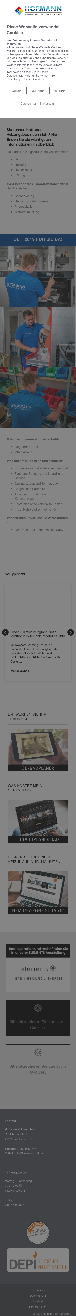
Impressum (47, 103)
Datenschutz (28, 103)
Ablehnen (16, 90)
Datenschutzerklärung (20, 75)
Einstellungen (38, 90)
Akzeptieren (59, 90)
